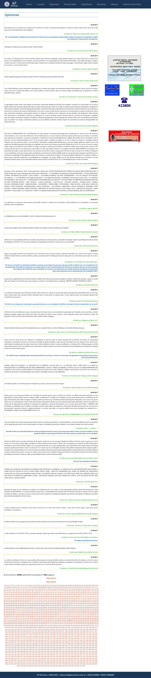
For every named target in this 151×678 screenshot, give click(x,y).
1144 (33, 636)
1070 (90, 631)
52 (83, 585)
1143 (30, 636)
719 (79, 614)
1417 (15, 653)
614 (26, 611)
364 (16, 600)
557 (84, 607)
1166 (6, 638)
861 (28, 622)
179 (63, 591)
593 (72, 609)
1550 (42, 660)
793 (60, 618)
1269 (36, 644)
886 (86, 622)
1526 (63, 658)
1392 (33, 651)
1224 (87, 640)
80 (35, 587)
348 (74, 598)
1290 (6, 645)
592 (70, 609)
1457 (42, 655)
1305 (51, 645)
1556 (60, 660)
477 (88, 603)
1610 (36, 664)
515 (81, 605)
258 (56, 594)
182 (70, 591)
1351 (96, 647)
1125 (69, 634)
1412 (93, 651)
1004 (78, 627)
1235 (27, 642)
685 (95, 613)
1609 (33, 664)
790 (53, 618)
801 (79, 618)
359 (5, 600)
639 (84, 611)
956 (58, 625)
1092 (63, 633)
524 (7, 607)
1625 (81, 664)
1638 (39, 666)
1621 (69, 664)
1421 (27, 653)
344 (65, 598)
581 (44, 609)
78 (32, 587)
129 (42, 589)
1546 (30, 660)
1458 (45, 655)
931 (95, 624)
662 (42, 613)
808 (95, 618)
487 (16, 605)
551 (70, 607)
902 (28, 624)
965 (79, 625)
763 (86, 616)
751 (58, 616)
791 (56, 618)
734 (19, 616)
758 (74, 616)
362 (12, 600)
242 (19, 594)
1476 (6, 656)
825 (39, 620)
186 (79, 591)
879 (70, 622)
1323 (12, 647)
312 (86, 596)
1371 (63, 649)
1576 (27, 662)
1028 (57, 629)
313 (88, 596)
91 (53, 587)
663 (44, 613)
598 (84, 609)
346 (70, 598)
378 (49, 600)
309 (79, 596)
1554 (54, 660)
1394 (39, 651)
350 (79, 598)
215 (51, 593)
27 (41, 585)
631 (65, 611)
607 (9, 611)
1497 (69, 656)
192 (93, 591)
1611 (39, 664)
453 (33, 603)
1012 (9, 629)
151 (93, 589)
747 (49, 616)
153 (97, 589)
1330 (33, 647)
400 (5, 602)
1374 (72, 649)
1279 (66, 644)
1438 (78, 653)
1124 (66, 634)
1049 (27, 631)
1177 (39, 638)
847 (91, 620)
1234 (24, 642)
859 (23, 622)
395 (88, 600)
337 (49, 598)
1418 (18, 653)
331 (35, 598)
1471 (84, 655)
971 (93, 625)
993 (50, 627)
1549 (39, 660)
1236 (30, 642)
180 (65, 591)
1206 (33, 640)
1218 (69, 640)
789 (51, 618)
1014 (15, 629)
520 (93, 605)
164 (28, 591)
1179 (45, 638)
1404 (69, 651)
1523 (54, 658)
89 (50, 587)
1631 (18, 666)
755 (67, 616)
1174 (30, 638)
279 (9, 596)
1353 (9, 649)
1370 (60, 649)
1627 (87, 664)
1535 (90, 658)
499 (44, 605)
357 (95, 598)
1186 (66, 638)
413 (35, 602)
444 (12, 603)
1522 (51, 658)
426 (65, 602)
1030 (63, 629)
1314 (78, 645)
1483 (27, 656)
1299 (33, 645)
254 (46, 594)
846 (88, 620)
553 (74, 607)
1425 (39, 653)
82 (38, 587)
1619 (63, 664)
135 (56, 589)
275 (95, 594)
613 (23, 611)
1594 (81, 662)
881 (74, 622)
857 (19, 622)
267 (77, 594)
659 (35, 613)
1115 (39, 634)
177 (58, 591)
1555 (57, 660)
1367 (51, 649)
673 (67, 613)
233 (93, 593)
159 (16, 591)
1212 (51, 640)
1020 (33, 629)
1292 (12, 645)
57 (91, 585)
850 (97, 620)
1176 (36, 638)
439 (95, 602)
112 (96, 587)
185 (77, 591)
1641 (48, 666)
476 (86, 603)
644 (95, 611)
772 (12, 618)
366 (21, 600)
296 (49, 596)
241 (16, 594)
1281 (72, 644)
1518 (39, 658)
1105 (9, 634)
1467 (72, 655)
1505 (93, 656)
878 (67, 622)
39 (61, 585)
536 (35, 607)
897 (16, 624)
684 (93, 613)
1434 (66, 653)
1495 (63, 656)
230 (86, 593)
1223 (84, 640)
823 (35, 620)
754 (65, 616)
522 (97, 605)
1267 (30, 644)
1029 (60, 629)
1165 (96, 636)
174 (51, 591)
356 (93, 598)
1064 (72, 631)
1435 (69, 653)
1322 (9, 647)
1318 (90, 645)
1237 (33, 642)
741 (35, 616)
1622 (72, 664)
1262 (15, 644)
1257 (93, 642)
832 (56, 620)
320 (9, 598)
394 (86, 600)
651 (16, 613)
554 (77, 607)
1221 (78, 640)
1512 (21, 658)
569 (16, 609)
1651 (78, 666)
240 (14, 594)
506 (60, 605)
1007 (87, 627)
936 (12, 625)
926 (84, 624)
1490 (48, 656)
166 (33, 591)
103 (76, 587)
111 (94, 587)
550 (67, 607)
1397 (48, 651)
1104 (6, 634)
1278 (63, 644)
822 (33, 620)
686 (97, 613)
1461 (54, 655)
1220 (75, 640)
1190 (78, 638)
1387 (18, 651)
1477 (9, 656)
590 (65, 609)
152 (95, 589)
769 (5, 618)
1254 (84, 642)
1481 (21, 656)
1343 (72, 647)
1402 (63, 651)
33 (51, 585)
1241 (45, 642)
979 (17, 627)
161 (21, 591)
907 (39, 624)
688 (7, 614)
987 (36, 627)
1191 (81, 638)
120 (21, 589)
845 (86, 620)
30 (46, 585)
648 (9, 613)
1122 (60, 634)
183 (72, 591)
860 (26, 622)
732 (14, 616)
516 (84, 605)
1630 (96, 664)
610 (16, 611)
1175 (33, 638)
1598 (93, 662)
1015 (18, 629)
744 (42, 616)
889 (93, 622)
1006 (84, 627)
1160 (81, 636)
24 (36, 585)
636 (77, 611)
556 (81, 607)
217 (56, 593)
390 (77, 600)
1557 (63, 660)
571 (21, 609)
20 (30, 585)
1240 (42, 642)
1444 (96, 653)
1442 (90, 653)
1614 (48, 664)
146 (81, 589)
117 (14, 589)
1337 (54, 647)
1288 (93, 644)
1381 (93, 649)
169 (39, 591)
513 (77, 605)
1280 (69, 644)
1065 (75, 631)
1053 (39, 631)
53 (85, 585)
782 (35, 618)
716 (72, 614)
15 (22, 585)
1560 (72, 660)
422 (56, 602)
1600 (6, 664)
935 (9, 625)
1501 (81, 656)
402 (9, 602)
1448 (15, 655)
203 (23, 593)
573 (26, 609)
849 (95, 620)
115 (9, 589)
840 (74, 620)
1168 (12, 638)
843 (81, 620)
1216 (63, 640)
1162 (87, 636)
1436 (72, 653)
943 (28, 625)
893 (7, 624)
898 (19, 624)
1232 (18, 642)
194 (97, 591)
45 (71, 585)
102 (73, 587)
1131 (87, 634)
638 (81, 611)
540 (44, 607)
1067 (81, 631)
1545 (27, 660)
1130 (84, 634)
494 (33, 605)
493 (30, 605)
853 (9, 622)
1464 (63, 655)
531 (23, 607)
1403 (66, 651)
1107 (15, 634)
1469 (78, 655)
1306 (54, 645)
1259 (6, 644)
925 (81, 624)
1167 (9, 638)
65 (10, 587)
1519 (42, 658)
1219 (72, 640)
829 (49, 620)
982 (24, 627)
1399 (54, 651)
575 (30, 609)
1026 (51, 629)
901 (26, 624)
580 (42, 609)
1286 (87, 644)
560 (91, 607)
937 (14, 625)
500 (46, 605)
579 (39, 609)
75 (27, 587)
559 (88, 607)
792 (58, 618)
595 (77, 609)
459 (46, 603)
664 (46, 613)
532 (26, 607)
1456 (39, 655)
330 (33, 598)
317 (97, 596)
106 (83, 587)
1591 (72, 662)
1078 (21, 633)
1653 (84, 666)
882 (77, 622)
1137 (12, 636)
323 (16, 598)
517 (86, 605)
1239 (39, 642)
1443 (93, 653)
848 (93, 620)
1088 (51, 633)
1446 (9, 655)
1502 (84, 656)
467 (65, 603)
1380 (90, 649)
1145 (36, 636)
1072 (96, 631)
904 (33, 624)
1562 (78, 660)
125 (33, 589)
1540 (12, 660)
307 (74, 596)
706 (49, 614)
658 (33, 613)
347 (72, 598)
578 (37, 609)
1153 (60, 636)
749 (53, 616)
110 (92, 587)
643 (93, 611)
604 (97, 609)
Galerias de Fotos (132, 4)
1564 (84, 660)
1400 (57, 651)
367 (23, 600)
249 (35, 594)
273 (91, 594)
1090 (57, 633)
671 (63, 613)
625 (51, 611)
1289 (96, 644)
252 (42, 594)
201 (19, 593)
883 (79, 622)
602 (93, 609)
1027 (54, 629)
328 (28, 598)
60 (96, 585)
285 (23, 596)
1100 (87, 633)
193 (95, 591)
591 (67, 609)
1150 (51, 636)
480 (95, 603)
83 (40, 587)
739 (30, 616)
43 (68, 585)
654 (23, 613)
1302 (42, 645)
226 (77, 593)
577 (35, 609)
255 (49, 594)
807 (93, 618)
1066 (78, 631)
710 (58, 614)
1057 (51, 631)
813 (12, 620)
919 (67, 624)
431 (77, 602)
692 (16, 614)
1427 (45, 653)
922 (74, 624)
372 (35, 600)
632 (67, 611)
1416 (12, 653)
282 (16, 596)
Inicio (29, 4)
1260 (9, 644)
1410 (87, 651)
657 (30, 613)
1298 (30, 645)
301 (60, 596)
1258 (96, 642)
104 (78, 587)
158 (14, 591)
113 (5, 589)
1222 (81, 640)
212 (44, 593)
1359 (27, 649)
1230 (12, 642)
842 (79, 620)
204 (26, 593)
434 (84, 602)
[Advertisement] (124, 157)
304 (67, 596)
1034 (75, 629)
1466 (69, 655)
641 (88, 611)
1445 (6, 655)
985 (31, 627)
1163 (90, 636)
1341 (66, 647)
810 (5, 620)
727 (97, 614)
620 (39, 611)
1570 (9, 662)
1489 (45, 656)
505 (58, 605)
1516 (33, 658)
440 (97, 602)
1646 (63, 666)
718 (77, 614)
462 (53, 603)
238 (9, 594)
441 (5, 603)
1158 (75, 636)
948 (39, 625)
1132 (90, 634)
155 (7, 591)
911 (49, 624)
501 (49, 605)
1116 (42, 634)
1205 (30, 640)
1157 (72, 636)
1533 (84, 658)
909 (44, 624)
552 (72, 607)
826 (42, 620)
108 (87, 587)
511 (72, 605)
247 (30, 594)
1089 (54, 633)
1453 (30, 655)
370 (30, 600)
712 (63, 614)
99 (67, 587)
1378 (84, 649)
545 (56, 607)
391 (79, 600)
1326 (21, 647)
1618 (60, 664)
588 (60, 609)
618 (35, 611)
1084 (39, 633)
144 (77, 589)
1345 (78, 647)
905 (35, 624)
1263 (18, 644)
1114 (36, 634)
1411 (90, 651)
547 (60, 607)
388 (72, 600)
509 (67, 605)
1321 (6, 647)
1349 (90, 647)
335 (44, 598)
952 (49, 625)
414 (37, 602)
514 (79, 605)
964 (77, 625)
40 (63, 585)
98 (65, 587)
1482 (24, 656)
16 (23, 585)
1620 (66, 664)
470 (72, 603)
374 (39, 600)
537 (37, 607)
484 (9, 605)
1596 (87, 662)
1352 (6, 649)
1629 (93, 664)
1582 (45, 662)
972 (95, 625)
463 (56, 603)
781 (33, 618)
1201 (18, 640)
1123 (63, 634)
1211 (48, 640)
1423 (33, 653)
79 (33, 587)
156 (9, 591)
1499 (75, 656)
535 (33, 607)
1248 (66, 642)
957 (60, 625)
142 (72, 589)
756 (70, 616)
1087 (48, 633)
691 (14, 614)
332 (37, 598)
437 (91, 602)
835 (63, 620)
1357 (21, 649)
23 (35, 585)
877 (65, 622)
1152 (57, 636)
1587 (60, 662)
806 (91, 618)
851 (5, 622)
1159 (78, 636)
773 (14, 618)
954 (53, 625)
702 (39, 614)
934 (7, 625)
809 (97, 618)
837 (67, 620)
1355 (15, 649)
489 (21, 605)
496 (37, 605)
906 (37, 624)
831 (53, 620)
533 (28, 607)
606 (7, 611)
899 (21, 624)
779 (28, 618)
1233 (21, 642)
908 (42, 624)
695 (23, 614)
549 (65, 607)
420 (51, 602)
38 (60, 585)
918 (65, 624)
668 (56, 613)
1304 (48, 645)
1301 (39, 645)
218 (58, 593)
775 (19, 618)
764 (88, 616)
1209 (42, 640)
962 (72, 625)
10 (13, 585)
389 (74, 600)
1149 (48, 636)
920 (70, 624)
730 (9, 616)
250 (37, 594)
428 (70, 602)
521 (95, 605)
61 (97, 585)
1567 (93, 660)
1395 (42, 651)
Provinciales (70, 4)
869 (46, 622)
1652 (81, 666)
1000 (66, 627)
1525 (60, 658)
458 (44, 603)
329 (30, 598)
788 (49, 618)
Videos (114, 4)
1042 (6, 631)
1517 (36, 658)
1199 (12, 640)
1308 (60, 645)
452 (30, 603)
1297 (27, 645)
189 (86, 591)
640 (86, 611)
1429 (51, 653)
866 (39, 622)
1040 (93, 629)
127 (37, 589)
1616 (54, 664)
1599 (96, 662)
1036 (81, 629)
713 (65, 614)
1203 (24, 640)
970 (91, 625)
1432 (60, 653)
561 (93, 607)
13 (18, 585)
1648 (69, 666)
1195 (93, 638)
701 (37, 614)
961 (70, 625)
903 (30, 624)
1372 (66, 649)
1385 (12, 651)
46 (73, 585)
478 (91, 603)
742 (37, 616)
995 (54, 627)
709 (56, 614)
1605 (21, 664)
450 (26, 603)
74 (25, 587)
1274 (51, 644)
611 (19, 611)
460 (49, 603)
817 (21, 620)
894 (9, 624)
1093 (66, 633)
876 (63, 622)
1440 (84, 653)
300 (58, 596)
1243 (51, 642)
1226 (93, 640)
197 (9, 593)
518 (88, 605)
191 (91, 591)
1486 (36, 656)
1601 (9, 664)
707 (51, 614)
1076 (15, 633)
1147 (42, 636)
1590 (69, 662)
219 (60, 593)
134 (53, 589)
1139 (18, 636)
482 (5, 605)
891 (97, 622)
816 (19, 620)
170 (42, 591)
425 (63, 602)
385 (65, 600)
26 (40, 585)
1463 (60, 655)
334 (42, 598)
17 (25, 585)
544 (53, 607)
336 (46, 598)
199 (14, 593)
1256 (90, 642)
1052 (36, 631)
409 (26, 602)
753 (63, 616)
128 (39, 589)
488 (19, 605)
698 (30, 614)
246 (28, 594)
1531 (78, 658)
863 (33, 622)
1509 (12, 658)
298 (53, 596)
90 (52, 587)
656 (28, 613)
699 (33, 614)
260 (60, 594)
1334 (45, 647)
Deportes (54, 4)
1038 (87, 629)
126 (35, 589)
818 (23, 620)
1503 (87, 656)
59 (95, 585)
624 (49, 611)
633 (70, 611)
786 (44, 618)
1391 (30, 651)
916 (60, 624)
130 (44, 589)
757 (72, 616)
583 (49, 609)
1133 (93, 634)
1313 (75, 645)
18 (27, 585)
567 (12, 609)
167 (35, 591)
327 (26, 598)
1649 (72, 666)
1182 (54, 638)
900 (23, 624)
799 (74, 618)
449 (23, 603)
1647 (66, 666)
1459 (48, 655)
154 (5, 591)
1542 (18, 660)
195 (5, 593)
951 (46, 625)
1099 (84, 633)
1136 (9, 636)
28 (43, 585)
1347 (84, 647)
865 (37, 622)
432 (79, 602)
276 (97, 594)
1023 (42, 629)
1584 (51, 662)
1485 (33, 656)
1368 (54, 649)
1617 (57, 664)
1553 (51, 660)
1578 (33, 662)
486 (14, 605)
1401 (60, 651)
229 (84, 593)
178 (60, 591)
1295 (21, 645)
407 (21, 602)
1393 (36, 651)
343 (63, 598)
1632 (21, 666)
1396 (45, 651)
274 (93, 594)
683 (91, 613)
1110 (24, 634)
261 (63, 594)
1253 (81, 642)
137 (60, 589)
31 (48, 585)
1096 (75, 633)
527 (14, 607)
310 (81, 596)
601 (91, 609)
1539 (9, 660)
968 (86, 625)
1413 (96, 651)
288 (30, 596)
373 (37, 600)
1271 (42, 644)
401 (7, 602)
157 (12, 591)
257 (53, 594)
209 (37, 593)
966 (81, 625)
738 (28, 616)
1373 (69, 649)
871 (51, 622)
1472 (87, 655)
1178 (42, 638)
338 (51, 598)
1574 (21, 662)
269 (81, 594)
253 (44, 594)
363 (14, 600)
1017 (24, 629)
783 (37, 618)
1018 (27, 629)
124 (30, 589)
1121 (57, 634)
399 (97, 600)
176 (56, 591)
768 (97, 616)
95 (60, 587)
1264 (21, 644)
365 (19, 600)
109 (90, 587)
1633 (24, 666)
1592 (75, 662)
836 (65, 620)
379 (51, 600)
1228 (6, 642)
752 (60, 616)
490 (23, 605)
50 (80, 585)
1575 (24, 662)
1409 (84, 651)
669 (58, 613)
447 (19, 603)
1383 (6, 651)
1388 (21, 651)
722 (86, 614)
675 (72, 613)
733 (16, 616)
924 (79, 624)
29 (45, 585)
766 (93, 616)
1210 (45, 640)
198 (12, 593)
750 (56, 616)
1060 (60, 631)
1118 (48, 634)
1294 (18, 645)
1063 (69, 631)
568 (14, 609)
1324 (15, 647)
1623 (75, 664)
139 (65, 589)
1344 (75, 647)
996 (57, 627)
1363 (39, 649)
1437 (75, 653)
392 (81, 600)
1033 (72, 629)
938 (16, 625)
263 (67, 594)
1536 (93, 658)
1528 (69, 658)
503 (53, 605)
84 (42, 587)
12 (17, 585)
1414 (6, 653)
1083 (36, 633)
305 (70, 596)
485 (12, 605)
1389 (24, 651)
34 (53, 585)
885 (84, 622)
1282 (75, 644)
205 (28, 593)
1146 (39, 636)
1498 (72, 656)
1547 (33, 660)
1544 (24, 660)
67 (14, 587)
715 (70, 614)
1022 (39, 629)
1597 (90, 662)
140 (67, 589)
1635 (30, 666)
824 (37, 620)
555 (79, 607)
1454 (33, 655)
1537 (96, 658)
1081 (30, 633)
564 (5, 609)
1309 (63, 645)
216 (53, 593)
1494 (60, 656)
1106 (12, 634)
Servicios (101, 4)
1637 (36, 666)
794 (63, 618)
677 (77, 613)
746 (46, 616)
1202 (21, 640)
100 (69, 587)
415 (39, 602)
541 (46, 607)
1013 (12, 629)
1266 (27, 644)
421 (53, 602)
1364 (42, 649)
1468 (75, 655)
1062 (66, 631)
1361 (33, 649)
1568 (96, 660)
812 (9, 620)
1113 (33, 634)
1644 (57, 666)
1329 (30, 647)
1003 (75, 627)
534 (30, 607)
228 (81, 593)
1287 (90, 644)
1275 (54, 644)
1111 (27, 634)
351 (81, 598)
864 (35, 622)
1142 (27, 636)
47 (75, 585)
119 (19, 589)
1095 (72, 633)
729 (7, 616)
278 (7, 596)
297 (51, 596)
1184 (60, 638)
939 (19, 625)
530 (21, 607)
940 (21, 625)
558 (86, 607)
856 (16, 622)
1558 (66, 660)
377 (46, 600)
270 (84, 594)
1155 (66, 636)
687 (5, 614)
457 (42, 603)
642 (91, 611)
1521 (48, 658)
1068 (84, 631)
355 (91, 598)
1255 (87, 642)
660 (37, 613)
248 (33, 594)
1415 (9, 653)
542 (49, 607)
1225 (90, 640)
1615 (51, 664)
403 (12, 602)
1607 (27, 664)
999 (64, 627)
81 (37, 587)
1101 (90, 633)
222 (67, 593)
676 (74, 613)
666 (51, 613)
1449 (18, 655)
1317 (87, 645)
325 (21, 598)
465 (60, 603)
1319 (93, 645)
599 (86, 609)
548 (63, 607)
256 (51, 594)
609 (14, 611)
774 (16, 618)
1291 (9, 645)
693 (19, 614)
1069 (87, 631)
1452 (27, 655)
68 (15, 587)
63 (7, 587)
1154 (63, 636)
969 (88, 625)
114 (7, 589)
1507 (6, 658)
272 (88, 594)
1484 (30, 656)
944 (30, 625)
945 (33, 625)
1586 (57, 662)
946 (35, 625)
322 (14, 598)
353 (86, 598)
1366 (48, 649)
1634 (27, 666)
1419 (21, 653)
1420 (24, 653)
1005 (81, 627)
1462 (57, 655)
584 (51, 609)
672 (65, 613)
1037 (84, 629)
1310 (66, 645)
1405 (72, 651)
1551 (45, 660)
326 (23, 598)
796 (67, 618)
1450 (21, 655)
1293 (15, 645)
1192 (84, 638)
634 (72, 611)
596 (79, 609)
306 (72, 596)
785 (42, 618)
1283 (78, 644)
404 (14, 602)
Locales (41, 4)
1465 (66, 655)
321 (12, 598)
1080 (27, 633)
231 (88, 593)
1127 (75, 634)
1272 (45, 644)
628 (58, 611)
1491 (51, 656)
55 (88, 585)
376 (44, 600)
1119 (51, 634)
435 (86, 602)
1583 (48, 662)
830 (51, 620)
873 (56, 622)
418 (46, 602)
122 (26, 589)
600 (88, 609)
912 (51, 624)
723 (88, 614)
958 (63, 625)
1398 (51, 651)
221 (65, 593)
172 (46, 591)
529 (19, 607)
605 (5, 611)
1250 (72, 642)
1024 (45, 629)
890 (95, 622)
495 (35, 605)
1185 (63, 638)
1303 (45, 645)
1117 (45, 634)
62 (5, 587)
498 (42, 605)
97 (63, 587)
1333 (42, 647)
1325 (18, 647)
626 (53, 611)
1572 (15, 662)
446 (16, 603)
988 (38, 627)
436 (88, 602)
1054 (42, 631)
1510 (15, 658)
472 (77, 603)
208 (35, 593)
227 (79, 593)
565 (7, 609)
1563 (81, 660)
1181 (51, 638)
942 (26, 625)
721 (84, 614)
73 (24, 587)
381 (56, 600)
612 (21, 611)
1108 (18, 634)
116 (12, 589)
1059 (57, 631)
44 (70, 585)
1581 (42, 662)
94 (58, 587)
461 (51, 603)
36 (56, 585)
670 (60, 613)
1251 (75, 642)
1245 (57, 642)
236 (5, 594)
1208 (39, 640)
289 (33, 596)
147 (84, 589)
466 (63, 603)
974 (6, 627)
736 (23, 616)
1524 (57, 658)
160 (19, 591)
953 (51, 625)
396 (91, 600)
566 (9, 609)
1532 (81, 658)
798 (72, 618)
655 (26, 613)
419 (49, 602)
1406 (75, 651)
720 (81, 614)
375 (42, 600)
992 (47, 627)
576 (33, 609)
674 (70, 613)
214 (49, 593)
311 (84, 596)
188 (84, 591)
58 (93, 585)
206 (30, 593)
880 (72, 622)
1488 (42, 656)
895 (12, 624)
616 (30, 611)
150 (91, 589)
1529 (72, 658)
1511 (18, 658)
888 (91, 622)
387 (70, 600)
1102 (93, 633)
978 (15, 627)
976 (10, 627)
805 (88, 618)
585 (53, 609)
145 (79, 589)
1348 (87, 647)
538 (39, 607)
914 (56, 624)
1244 (54, 642)
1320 (96, 645)
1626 (84, 664)
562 (95, 607)
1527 (66, 658)
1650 (75, 666)
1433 (63, 653)
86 (45, 587)
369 (28, 600)
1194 (90, 638)
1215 (60, 640)
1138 (15, 636)
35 (55, 585)
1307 (57, 645)
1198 (9, 640)
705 (46, 614)
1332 (39, 647)
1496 (66, 656)
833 (58, 620)
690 (12, 614)
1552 (48, 660)
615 (28, 611)
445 (14, 603)
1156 (69, 636)
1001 (69, 627)
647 (7, 613)
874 (58, 622)
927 (86, 624)
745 (44, 616)
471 (74, 603)
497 (39, 605)
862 (30, 622)
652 (19, 613)
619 (37, 611)
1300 (36, 645)
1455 (36, 655)
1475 (96, 655)
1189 (75, 638)
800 (77, 618)
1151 (54, 636)
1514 (27, 658)
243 (21, 594)
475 (84, 603)
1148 (45, 636)
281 (14, 596)
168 (37, 591)
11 (15, 585)
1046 (18, 631)
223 (70, 593)
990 (43, 627)
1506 (96, 656)
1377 (81, 649)
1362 (36, 649)
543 (51, 607)
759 (77, 616)
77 (30, 587)
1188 (72, 638)
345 (67, 598)
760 (79, 616)
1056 (48, 631)
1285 (84, 644)
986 (33, 627)
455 (37, 603)
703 (42, 614)
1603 (15, 664)
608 (12, 611)
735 (21, 616)
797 (70, 618)
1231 (15, 642)
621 (42, 611)
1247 (63, 642)
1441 (87, 653)
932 (97, 624)
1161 (84, 636)
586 (56, 609)
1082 (33, 633)
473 (79, 603)
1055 (45, 631)
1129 (81, 634)
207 (33, 593)
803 (84, 618)
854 (12, 622)
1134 (96, 634)
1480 (18, 656)
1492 (54, 656)
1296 (24, 645)
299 (56, 596)
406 (19, 602)
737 (26, 616)
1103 (96, 633)
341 (58, 598)
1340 (63, 647)
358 (97, 598)
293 (42, 596)
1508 (9, 658)
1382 (96, 649)
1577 (30, 662)
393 (84, 600)
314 (91, 596)
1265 (24, 644)
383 (60, 600)
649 (12, 613)
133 (51, 589)
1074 (9, 633)
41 (65, 585)
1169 (15, 638)
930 (93, 624)
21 (31, 585)
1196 (96, 638)
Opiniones (86, 4)
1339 (60, 647)
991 (45, 627)
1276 (57, 644)
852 (7, 622)
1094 (69, 633)
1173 (27, 638)
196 (7, 593)
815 (16, 620)
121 (23, 589)
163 (26, 591)
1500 (78, 656)
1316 (84, 645)
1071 (93, 631)
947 (37, 625)
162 (23, 591)
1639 (42, 666)
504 (56, 605)
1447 (12, 655)
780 (30, 618)
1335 (48, 647)
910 (46, 624)
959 (65, 625)
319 (7, 598)
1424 (36, 653)
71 (20, 587)
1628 (90, 664)
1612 (42, 664)
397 (93, 600)
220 (63, 593)
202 (21, 593)
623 (46, 611)
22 (33, 585)
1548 (36, 660)
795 (65, 618)
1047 (21, 631)
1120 (54, 634)
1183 (57, 638)
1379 (87, 649)
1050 (30, 631)
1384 (9, 651)
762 (84, 616)
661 (39, 613)
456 (39, 603)
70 (19, 587)
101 (71, 587)
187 (81, 591)
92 (55, 587)
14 (20, 585)
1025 (48, 629)
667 (53, 613)
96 (62, 587)
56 (90, 585)
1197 (6, 640)
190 (88, 591)
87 (47, 587)
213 (46, 593)
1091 (60, 633)
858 (21, 622)
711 (60, 614)
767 (95, 616)
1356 (18, 649)
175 (53, 591)
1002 (72, 627)
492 (28, 605)
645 (97, 611)
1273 (48, 644)
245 (26, 594)
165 (30, 591)
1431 (57, 653)
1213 (54, 640)
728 (5, 616)
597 (81, 609)
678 (79, 613)
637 (79, 611)
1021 (36, 629)
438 (93, 602)
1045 (15, 631)
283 (19, 596)
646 (5, 613)
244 (23, 594)
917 (63, 624)
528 (16, 607)
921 (72, 624)
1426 (42, 653)
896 (14, 624)
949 (42, 625)
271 (86, 594)
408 (23, 602)
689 (9, 614)
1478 (12, 656)
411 (30, 602)
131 (46, 589)
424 (60, 602)
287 (28, 596)
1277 (60, 644)
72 (22, 587)
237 (7, 594)
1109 (21, 634)
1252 (78, 642)
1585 (54, 662)
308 (77, 596)
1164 (93, 636)
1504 (90, 656)
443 (9, 603)
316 (95, 596)
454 (35, 603)
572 (23, 609)
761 (81, 616)
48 (76, 585)
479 (93, 603)
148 (86, 589)
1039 (90, 629)
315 (93, 596)
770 (7, 618)
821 (30, 620)
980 (20, 627)
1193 (87, 638)
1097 (78, 633)
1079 (24, 633)
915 (58, 624)
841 (77, 620)
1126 (72, 634)
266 (74, 594)
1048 (24, 631)
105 (80, 587)
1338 (57, 647)
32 (50, 585)
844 (84, 620)
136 (58, 589)
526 (12, 607)
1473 (90, 655)
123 (28, 589)
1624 (78, 664)
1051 (33, 631)
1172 (24, 638)
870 (49, 622)
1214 (57, 640)
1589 (66, 662)
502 (51, 605)
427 (67, 602)
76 (29, 587)
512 (74, 605)
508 (65, 605)
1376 (78, 649)
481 (97, 603)
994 (52, 627)
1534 (87, 658)
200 (16, 593)
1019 (30, 629)
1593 (78, 662)
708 (53, 614)
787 (46, 618)
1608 (30, 664)
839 (72, 620)
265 (72, 594)
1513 (24, 658)
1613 (45, 664)
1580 (39, 662)
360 (7, 600)
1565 (87, 660)
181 (67, 591)
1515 (30, 658)
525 (9, 607)
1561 (75, 660)
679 (81, 613)
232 (91, 593)
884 (81, 622)
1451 (24, 655)
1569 (6, 662)
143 (74, 589)
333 (39, 598)
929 (91, 624)
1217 (66, 640)
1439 (81, 653)
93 (57, 587)
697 (28, 614)
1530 (75, 658)
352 (84, 598)
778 (26, 618)
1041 (96, 629)
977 (13, 627)
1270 (39, 644)
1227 (96, 640)
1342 (69, 647)
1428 (48, 653)
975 (8, 627)
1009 (93, 627)
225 (74, 593)
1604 (18, 664)
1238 (36, 642)
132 (49, 589)
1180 (48, 638)
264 (70, 594)
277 (5, 596)
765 (91, 616)
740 (33, 616)
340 (56, 598)
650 (14, 613)
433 (81, 602)
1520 (45, 658)
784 (39, 618)
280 (12, 596)
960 (67, 625)
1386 (15, 651)
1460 (51, 655)
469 (70, 603)
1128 (78, 634)
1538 (6, 660)
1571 (12, 662)
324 (19, 598)
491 (26, 605)
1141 (24, 636)
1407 (78, 651)
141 (70, 589)
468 (67, 603)
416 (42, 602)
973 (97, 625)
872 (53, 622)
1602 (12, 664)
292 (39, 596)
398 (95, 600)
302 (63, 596)
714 (67, 614)
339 (53, 598)
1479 (15, 656)
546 (58, 607)
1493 (57, 656)
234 (95, 593)
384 (63, 600)
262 (65, 594)
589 (63, 609)
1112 (30, 634)
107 (85, 587)
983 (27, 627)
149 (88, 589)
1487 (39, 656)
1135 (6, 636)
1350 (93, 647)
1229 (9, 642)
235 (97, 593)
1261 (12, 644)
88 (48, 587)
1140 (21, 636)
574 (28, 609)
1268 (33, 644)
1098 (81, 633)
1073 (6, 633)
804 (86, 618)
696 (26, 614)
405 (16, 602)
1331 (36, 647)
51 (81, 585)
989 (40, 627)
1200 (15, 640)
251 (39, 594)
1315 (81, 645)
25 (38, 585)
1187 (69, 638)
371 (33, 600)
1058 (54, 631)
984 (29, 627)
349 (77, 598)
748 (51, 616)
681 (86, 613)
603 (95, 609)
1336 (51, 647)
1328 (27, 647)
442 (7, 603)
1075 (12, 633)
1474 (93, 655)
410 (28, 602)
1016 (21, 629)
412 (33, 602)
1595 (84, 662)
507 (63, 605)
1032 (69, 629)
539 (42, 607)
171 (44, 591)
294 (44, 596)
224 (72, 593)
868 (44, 622)
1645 (60, 666)
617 (33, 611)
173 (49, 591)
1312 (72, 645)
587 (58, 609)
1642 (51, 666)
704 (44, 614)
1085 (42, 633)
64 (9, 587)
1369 (57, 649)
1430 (54, 653)
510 (70, 605)
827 (44, 620)
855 (14, 622)
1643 (54, 666)
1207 (36, 640)
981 (22, 627)
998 (61, 627)
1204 (27, 640)
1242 (48, 642)
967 (84, 625)
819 (26, 620)
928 (88, 624)
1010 (96, 627)
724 (91, 614)
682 (88, 613)
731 (12, 616)
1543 (21, 660)
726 (95, 614)
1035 (78, 629)
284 (21, 596)
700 (35, 614)
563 (97, 607)
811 (7, 620)
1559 (69, 660)
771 (9, 618)
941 (23, 625)
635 (74, 611)
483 (7, 605)
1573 (18, 662)
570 (19, 609)
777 (23, 618)
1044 (12, 631)
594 (74, 609)
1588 (63, 662)
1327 (24, 647)
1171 (21, 638)
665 (49, 613)
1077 (18, 633)
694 (21, 614)
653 (21, 613)
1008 (90, 627)
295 (46, 596)
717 (74, 614)
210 (39, 593)
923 (77, 624)
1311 (69, 645)
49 (78, 585)
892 (5, 624)
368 (26, 600)
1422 (30, 653)
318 (5, 598)
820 (28, 620)
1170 (18, 638)
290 (35, 596)
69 (17, 587)
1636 (33, 666)
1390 (27, 651)
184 (74, 591)
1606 (24, 664)
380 (53, 600)
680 (84, 613)
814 (14, 620)
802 (81, 618)
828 (46, 620)
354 (88, 598)
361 (9, 600)
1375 (75, 649)
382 (58, 600)
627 (56, 611)
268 (79, 594)
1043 (9, 631)
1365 (45, 649)
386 (67, 600)
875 (60, 622)
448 (21, 603)
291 (37, 596)
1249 (69, 642)
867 (42, 622)
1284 (81, 644)
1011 (6, 629)
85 (43, 587)
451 (28, 603)
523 (5, 607)
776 (21, 618)
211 (42, 593)
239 (12, 594)
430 (74, 602)
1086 (45, 633)
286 (26, 596)
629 (60, 611)
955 (56, 625)
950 (44, 625)
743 (39, 616)
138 (63, 589)
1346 (81, 647)
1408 (81, 651)
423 (58, 602)
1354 (12, 649)
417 (44, 602)
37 (58, 585)
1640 (45, 666)
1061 (63, 631)
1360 (30, 649)
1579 (36, 662)
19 (28, 585)
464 (58, 603)
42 (66, 585)
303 (65, 596)
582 (46, 609)
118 (16, 589)
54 (86, 585)
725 (93, 614)
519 (91, 605)
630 (63, 611)
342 (60, 598)
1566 (90, 660)
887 (88, 622)
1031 (66, 629)
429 (72, 602)
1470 (81, 655)
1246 (60, 642)
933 (5, 625)
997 (59, 627)
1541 (15, 660)
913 (53, 624)
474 (81, 603)
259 (58, 594)
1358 (24, 649)
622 (44, 611)
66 (12, 587)
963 (74, 625)
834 (60, 620)
